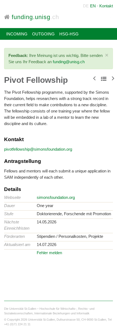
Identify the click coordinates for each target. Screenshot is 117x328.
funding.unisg (34, 17)
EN (93, 6)
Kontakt (106, 6)
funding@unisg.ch (69, 61)
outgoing (43, 34)
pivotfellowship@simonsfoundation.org (38, 149)
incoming (16, 34)
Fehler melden (49, 252)
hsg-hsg (69, 34)
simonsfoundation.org (56, 197)
